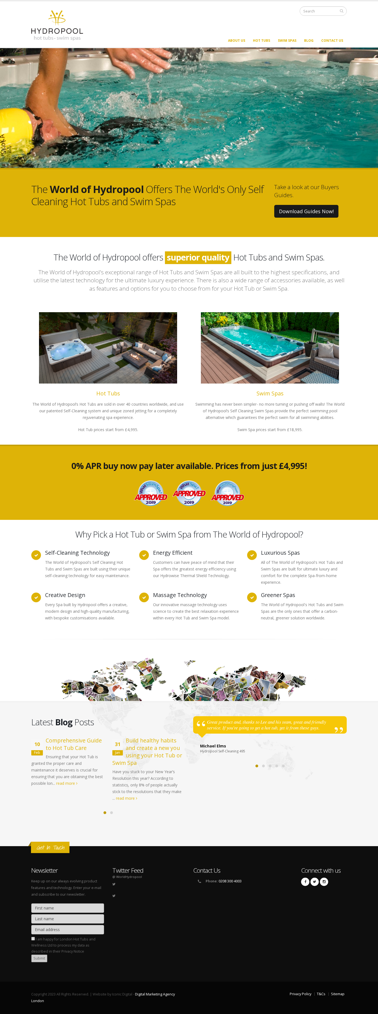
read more (66, 783)
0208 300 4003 (230, 881)
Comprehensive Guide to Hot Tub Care (74, 744)
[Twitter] (314, 882)
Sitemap (338, 994)
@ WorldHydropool (127, 877)
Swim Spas (287, 40)
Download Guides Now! (306, 211)
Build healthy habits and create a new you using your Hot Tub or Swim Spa (147, 752)
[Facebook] (305, 882)
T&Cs (321, 994)
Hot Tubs (261, 40)
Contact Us (332, 40)
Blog (309, 40)
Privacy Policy (300, 994)
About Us (236, 40)
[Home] (60, 25)
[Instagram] (324, 882)
